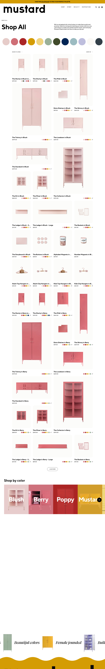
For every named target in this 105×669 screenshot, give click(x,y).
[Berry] (26, 81)
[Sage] (26, 315)
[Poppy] (28, 81)
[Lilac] (25, 81)
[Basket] (102, 7)
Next (99, 500)
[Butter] (69, 81)
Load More (52, 469)
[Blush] (21, 81)
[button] (63, 7)
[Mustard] (68, 81)
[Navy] (28, 315)
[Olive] (23, 81)
